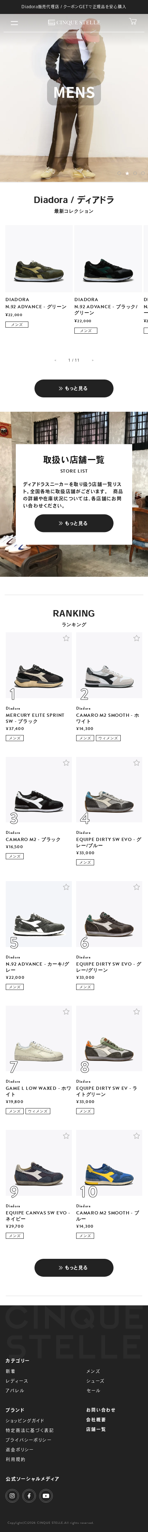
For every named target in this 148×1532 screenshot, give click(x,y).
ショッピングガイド (25, 1421)
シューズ (96, 1381)
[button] (66, 638)
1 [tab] (119, 173)
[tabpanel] (74, 91)
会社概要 (96, 1419)
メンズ (93, 1371)
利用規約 (16, 1459)
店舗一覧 (96, 1429)
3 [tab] (135, 173)
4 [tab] (143, 173)
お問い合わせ (101, 1410)
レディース (17, 1381)
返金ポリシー (20, 1450)
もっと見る (76, 388)
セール (94, 1390)
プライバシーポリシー (28, 1440)
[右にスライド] (92, 360)
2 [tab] (127, 173)
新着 (11, 1371)
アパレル (15, 1390)
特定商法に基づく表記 (30, 1430)
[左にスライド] (56, 360)
